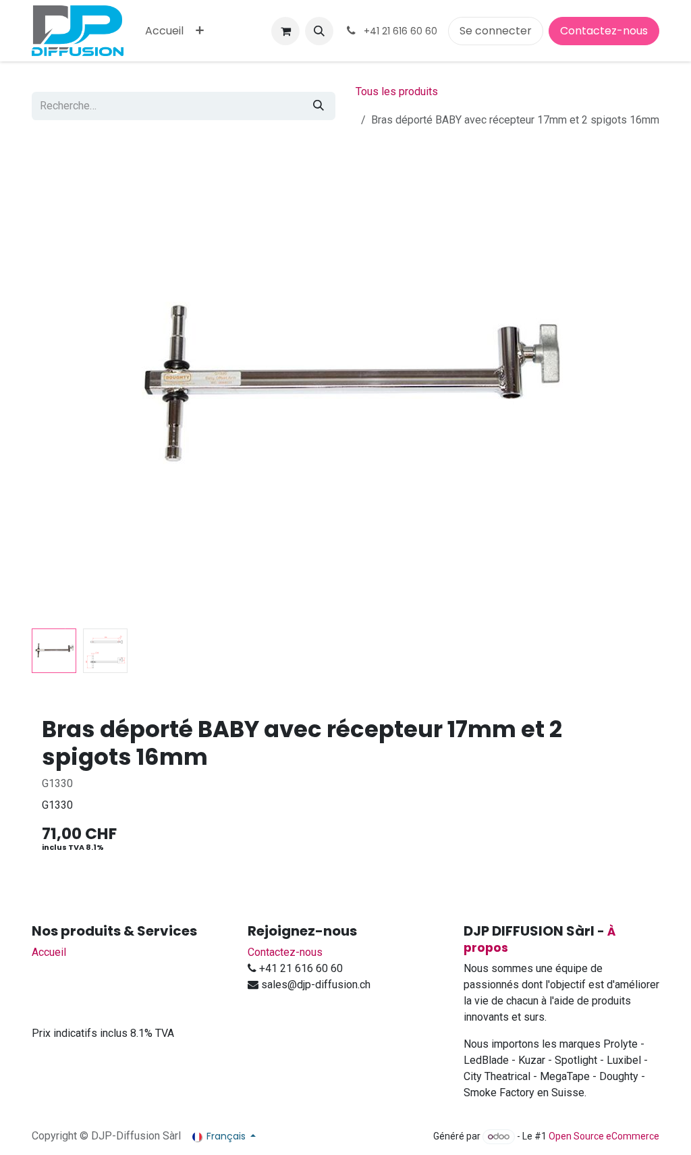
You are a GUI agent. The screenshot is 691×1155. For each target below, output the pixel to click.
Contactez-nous (604, 30)
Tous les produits (397, 91)
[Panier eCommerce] (285, 31)
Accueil (49, 952)
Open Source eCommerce (604, 1136)
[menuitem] (164, 31)
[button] (319, 31)
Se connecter (496, 30)
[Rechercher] (318, 106)
